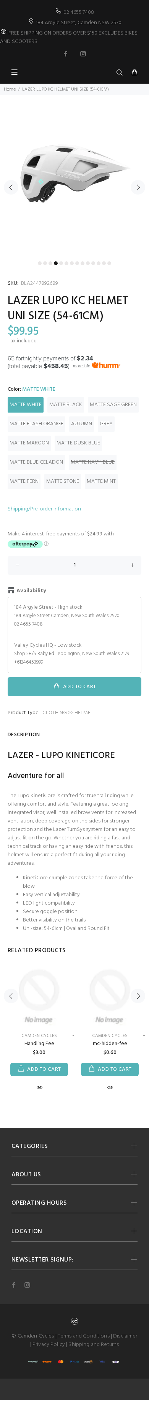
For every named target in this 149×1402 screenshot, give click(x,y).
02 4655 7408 (78, 12)
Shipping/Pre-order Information (44, 509)
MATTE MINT (101, 481)
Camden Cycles (110, 1036)
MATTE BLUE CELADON (36, 462)
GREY (106, 423)
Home (10, 89)
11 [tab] (93, 263)
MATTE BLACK (65, 404)
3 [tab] (50, 263)
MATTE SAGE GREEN (113, 404)
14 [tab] (109, 263)
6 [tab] (66, 263)
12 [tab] (98, 263)
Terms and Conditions (84, 1336)
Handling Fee (39, 1043)
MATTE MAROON (29, 443)
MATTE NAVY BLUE (93, 462)
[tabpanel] (74, 183)
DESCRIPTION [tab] (24, 734)
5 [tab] (61, 263)
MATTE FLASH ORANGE (36, 423)
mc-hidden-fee (110, 1043)
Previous (11, 187)
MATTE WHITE (26, 404)
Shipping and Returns (93, 1344)
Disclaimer (125, 1336)
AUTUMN (81, 423)
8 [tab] (77, 263)
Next (138, 187)
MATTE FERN (24, 481)
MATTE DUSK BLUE (78, 443)
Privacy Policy (48, 1344)
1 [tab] (40, 263)
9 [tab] (82, 263)
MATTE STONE (62, 481)
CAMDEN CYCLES (39, 1036)
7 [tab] (72, 263)
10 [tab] (88, 263)
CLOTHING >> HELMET (67, 712)
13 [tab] (104, 263)
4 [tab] (56, 263)
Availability (31, 591)
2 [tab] (45, 263)
